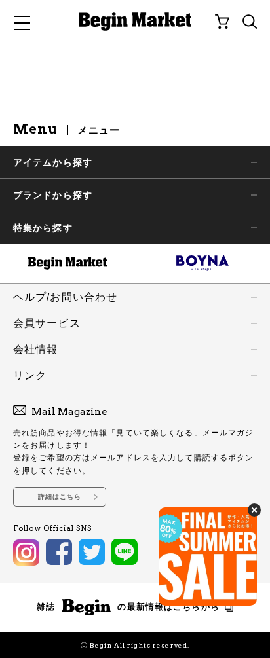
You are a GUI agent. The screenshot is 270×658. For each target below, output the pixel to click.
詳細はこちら (60, 496)
